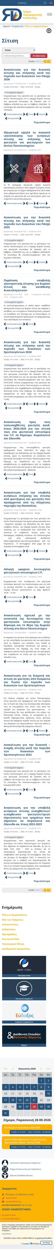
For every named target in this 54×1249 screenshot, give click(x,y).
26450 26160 (11, 1198)
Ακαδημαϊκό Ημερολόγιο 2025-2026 (22, 1127)
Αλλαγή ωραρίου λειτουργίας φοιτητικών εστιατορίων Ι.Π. (27, 571)
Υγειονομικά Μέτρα (13, 943)
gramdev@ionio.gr (14, 1201)
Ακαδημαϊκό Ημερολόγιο (16, 948)
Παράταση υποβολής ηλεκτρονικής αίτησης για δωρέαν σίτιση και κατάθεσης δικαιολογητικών (27, 285)
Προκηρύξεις (9, 934)
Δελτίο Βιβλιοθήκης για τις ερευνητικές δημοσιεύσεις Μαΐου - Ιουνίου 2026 (25, 1141)
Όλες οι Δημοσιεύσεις (14, 914)
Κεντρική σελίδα (9, 1215)
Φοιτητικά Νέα (13, 118)
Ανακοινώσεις (10, 924)
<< (5, 1068)
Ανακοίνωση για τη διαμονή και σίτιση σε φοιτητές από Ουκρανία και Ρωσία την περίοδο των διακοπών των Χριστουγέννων (27, 680)
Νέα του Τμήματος (12, 919)
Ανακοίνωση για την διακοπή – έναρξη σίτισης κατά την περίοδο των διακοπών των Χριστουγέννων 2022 (27, 749)
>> (49, 61)
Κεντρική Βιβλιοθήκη (11, 1218)
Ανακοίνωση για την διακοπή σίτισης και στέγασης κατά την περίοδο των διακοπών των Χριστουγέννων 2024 (27, 347)
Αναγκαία (26, 1244)
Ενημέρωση (17, 26)
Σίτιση (30, 114)
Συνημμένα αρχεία (15, 92)
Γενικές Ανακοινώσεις (14, 114)
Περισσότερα (42, 122)
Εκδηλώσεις (9, 929)
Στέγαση (42, 114)
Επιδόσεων (36, 1244)
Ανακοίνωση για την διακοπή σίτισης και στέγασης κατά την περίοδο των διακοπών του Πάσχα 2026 (27, 74)
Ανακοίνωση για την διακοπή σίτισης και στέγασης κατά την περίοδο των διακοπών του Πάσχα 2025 (27, 222)
